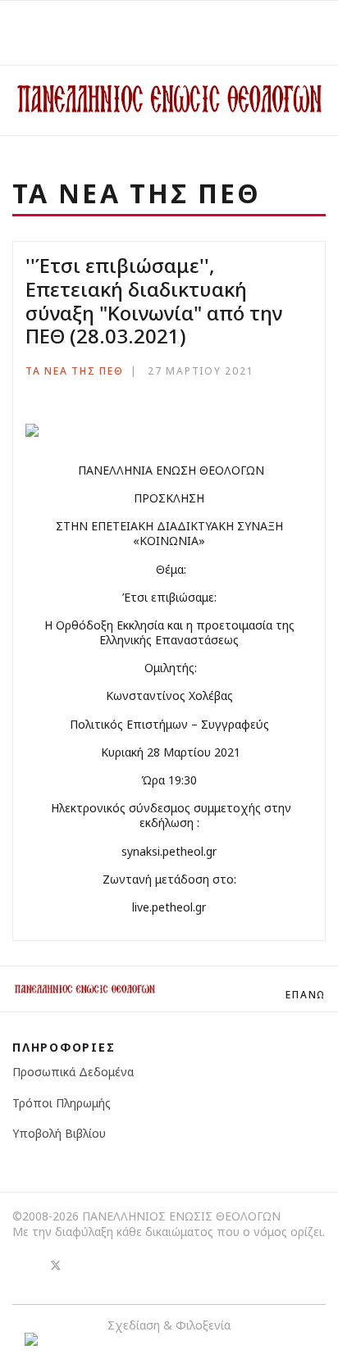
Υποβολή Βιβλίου (59, 1133)
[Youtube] (85, 1265)
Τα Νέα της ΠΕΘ (74, 371)
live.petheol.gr (169, 907)
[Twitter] (56, 1265)
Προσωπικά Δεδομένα (73, 1071)
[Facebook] (26, 1265)
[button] (320, 32)
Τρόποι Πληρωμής (61, 1103)
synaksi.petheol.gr (169, 851)
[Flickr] (115, 1265)
